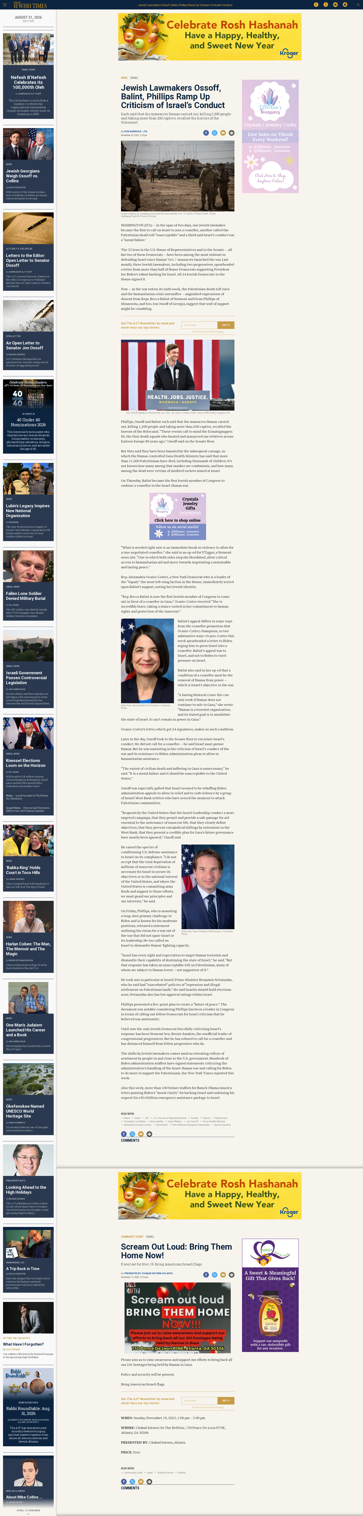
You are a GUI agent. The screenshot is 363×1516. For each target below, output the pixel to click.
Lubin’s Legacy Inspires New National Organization (28, 511)
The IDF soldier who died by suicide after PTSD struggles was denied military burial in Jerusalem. (26, 613)
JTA (147, 1118)
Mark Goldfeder (40, 1420)
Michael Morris (17, 354)
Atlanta (182, 1472)
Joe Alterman (13, 1349)
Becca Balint (156, 1121)
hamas (206, 1118)
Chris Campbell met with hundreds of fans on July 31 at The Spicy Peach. (27, 885)
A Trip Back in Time (22, 1268)
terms (221, 332)
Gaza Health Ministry (214, 1121)
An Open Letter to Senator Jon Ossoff (24, 345)
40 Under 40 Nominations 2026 (28, 422)
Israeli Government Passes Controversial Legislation (26, 678)
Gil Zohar (14, 605)
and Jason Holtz (30, 1422)
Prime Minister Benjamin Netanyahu (191, 1124)
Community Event (133, 1472)
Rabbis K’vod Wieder (20, 1420)
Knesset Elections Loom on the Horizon (25, 763)
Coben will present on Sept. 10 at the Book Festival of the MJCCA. (26, 966)
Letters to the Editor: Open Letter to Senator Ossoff (28, 260)
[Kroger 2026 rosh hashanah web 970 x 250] (210, 60)
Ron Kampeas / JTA (135, 131)
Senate (194, 1118)
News (127, 1118)
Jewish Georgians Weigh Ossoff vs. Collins (23, 176)
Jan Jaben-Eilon (17, 689)
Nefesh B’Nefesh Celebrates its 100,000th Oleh (28, 82)
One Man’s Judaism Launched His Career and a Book (25, 1030)
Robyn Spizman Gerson (21, 960)
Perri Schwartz (17, 1123)
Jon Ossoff (192, 1121)
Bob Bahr (14, 522)
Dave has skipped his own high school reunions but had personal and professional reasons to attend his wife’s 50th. (28, 1283)
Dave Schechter (17, 187)
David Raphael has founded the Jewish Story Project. (28, 1047)
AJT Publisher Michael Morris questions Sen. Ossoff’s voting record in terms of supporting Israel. (27, 362)
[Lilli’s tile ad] (177, 538)
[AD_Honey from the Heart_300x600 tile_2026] (270, 1351)
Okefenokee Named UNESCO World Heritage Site (25, 1111)
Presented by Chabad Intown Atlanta (148, 1273)
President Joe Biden (135, 1121)
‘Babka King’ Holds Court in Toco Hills (23, 870)
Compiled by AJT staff (29, 94)
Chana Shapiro (16, 879)
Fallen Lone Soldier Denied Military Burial (25, 596)
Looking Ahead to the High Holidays (26, 1190)
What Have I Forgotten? (23, 1344)
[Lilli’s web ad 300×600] (270, 192)
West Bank (162, 1124)
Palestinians (220, 1118)
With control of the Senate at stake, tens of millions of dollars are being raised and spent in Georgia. (26, 195)
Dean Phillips (175, 1121)
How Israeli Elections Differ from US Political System (28, 809)
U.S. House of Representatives (169, 1118)
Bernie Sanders (222, 1124)
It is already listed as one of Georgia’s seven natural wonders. (27, 1128)
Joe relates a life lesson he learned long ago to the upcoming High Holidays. (28, 1355)
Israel (137, 1118)
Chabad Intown (165, 1472)
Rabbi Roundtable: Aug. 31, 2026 (28, 1411)
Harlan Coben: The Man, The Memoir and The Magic (28, 949)
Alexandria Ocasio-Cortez (138, 1124)
